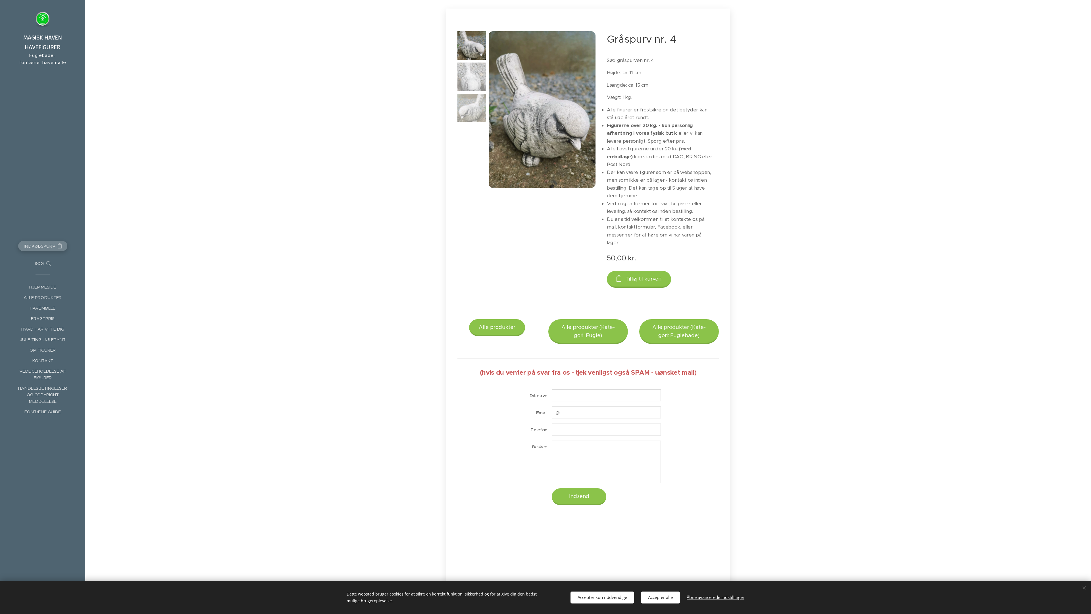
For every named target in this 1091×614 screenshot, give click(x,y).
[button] (43, 263)
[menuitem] (43, 287)
